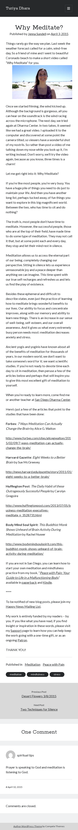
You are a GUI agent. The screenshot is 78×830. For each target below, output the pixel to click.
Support (16, 630)
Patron (22, 640)
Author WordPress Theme (27, 826)
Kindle (47, 582)
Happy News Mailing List (23, 606)
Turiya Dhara (18, 8)
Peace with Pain (53, 664)
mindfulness (37, 674)
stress (57, 674)
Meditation (32, 664)
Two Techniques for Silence (39, 709)
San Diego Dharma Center (52, 399)
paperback (29, 582)
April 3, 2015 (59, 34)
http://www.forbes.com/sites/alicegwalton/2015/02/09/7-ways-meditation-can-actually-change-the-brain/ (38, 443)
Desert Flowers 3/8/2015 (39, 696)
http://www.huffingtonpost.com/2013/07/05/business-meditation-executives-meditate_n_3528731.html (38, 510)
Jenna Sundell (37, 34)
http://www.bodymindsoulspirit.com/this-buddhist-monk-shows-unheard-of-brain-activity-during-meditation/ (34, 548)
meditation (16, 674)
